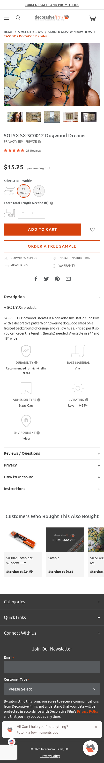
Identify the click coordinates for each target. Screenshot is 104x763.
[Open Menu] (7, 17)
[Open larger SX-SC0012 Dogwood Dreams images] (52, 74)
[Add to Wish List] (92, 229)
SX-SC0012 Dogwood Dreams (25, 36)
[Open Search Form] (18, 17)
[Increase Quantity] (40, 212)
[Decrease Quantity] (23, 212)
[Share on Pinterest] (57, 278)
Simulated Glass (30, 32)
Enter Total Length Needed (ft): (26, 203)
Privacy (10, 465)
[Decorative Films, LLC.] (52, 17)
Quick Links (15, 617)
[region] (52, 117)
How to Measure (18, 477)
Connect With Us (20, 633)
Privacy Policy (87, 711)
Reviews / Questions (22, 453)
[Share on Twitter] (46, 278)
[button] (15, 117)
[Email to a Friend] (68, 278)
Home (8, 32)
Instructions (14, 488)
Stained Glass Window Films (70, 32)
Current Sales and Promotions (52, 5)
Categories (14, 601)
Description (14, 296)
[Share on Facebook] (35, 278)
